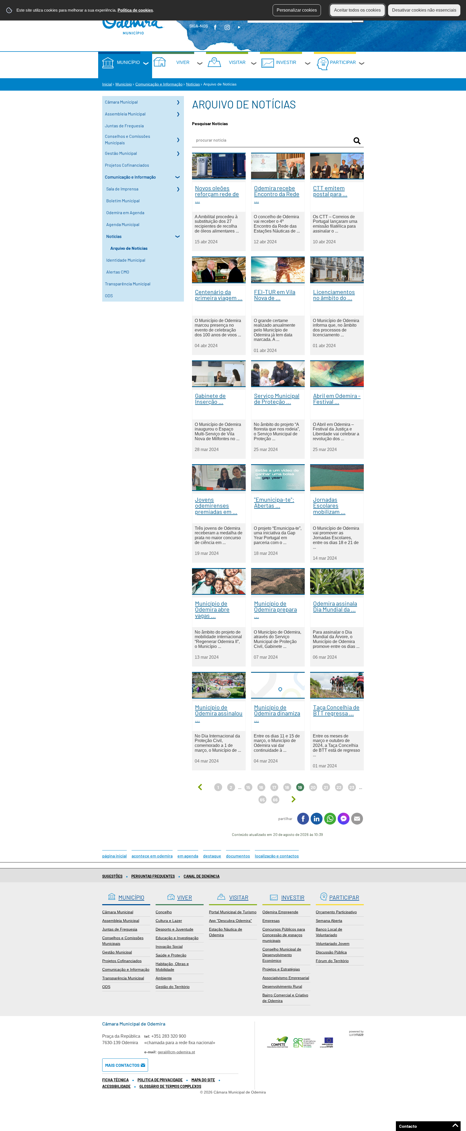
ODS (109, 295)
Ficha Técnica (115, 1080)
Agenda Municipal (122, 224)
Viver (183, 62)
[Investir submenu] (308, 64)
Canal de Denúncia (202, 876)
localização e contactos (277, 855)
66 (275, 799)
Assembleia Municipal (125, 113)
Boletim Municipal (123, 200)
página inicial (114, 855)
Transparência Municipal (127, 283)
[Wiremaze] (356, 1033)
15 (248, 787)
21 (326, 787)
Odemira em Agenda (125, 212)
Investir (286, 62)
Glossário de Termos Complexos (170, 1086)
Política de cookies (135, 10)
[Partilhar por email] (357, 819)
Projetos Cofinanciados (127, 165)
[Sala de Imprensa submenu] (178, 189)
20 (313, 787)
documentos (238, 855)
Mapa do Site (203, 1080)
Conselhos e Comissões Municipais (127, 139)
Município (128, 62)
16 (261, 787)
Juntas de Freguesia (124, 125)
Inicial (107, 84)
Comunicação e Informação (159, 84)
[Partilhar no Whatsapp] (330, 819)
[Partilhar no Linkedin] (317, 819)
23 (352, 787)
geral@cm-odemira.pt (176, 1052)
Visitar (237, 62)
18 (287, 787)
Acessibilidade (116, 1086)
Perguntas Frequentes (153, 876)
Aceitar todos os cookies (357, 10)
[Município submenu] (146, 64)
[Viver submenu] (200, 64)
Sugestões (112, 876)
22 (339, 787)
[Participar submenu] (362, 64)
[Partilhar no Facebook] (303, 819)
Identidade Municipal (125, 259)
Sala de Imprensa (122, 188)
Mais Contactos (122, 1065)
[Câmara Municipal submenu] (178, 102)
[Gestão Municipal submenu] (178, 153)
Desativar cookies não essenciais (424, 10)
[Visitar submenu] (254, 64)
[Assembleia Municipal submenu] (178, 114)
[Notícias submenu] (178, 236)
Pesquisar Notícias (210, 123)
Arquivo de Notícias (129, 248)
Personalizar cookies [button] (297, 10)
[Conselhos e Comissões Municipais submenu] (178, 139)
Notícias (193, 84)
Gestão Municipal (121, 153)
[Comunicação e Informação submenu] (178, 177)
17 (274, 787)
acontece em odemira (152, 855)
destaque (212, 855)
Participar (343, 62)
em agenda (187, 855)
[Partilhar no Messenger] (344, 819)
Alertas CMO (117, 271)
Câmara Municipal (121, 101)
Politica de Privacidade (160, 1080)
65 (262, 799)
